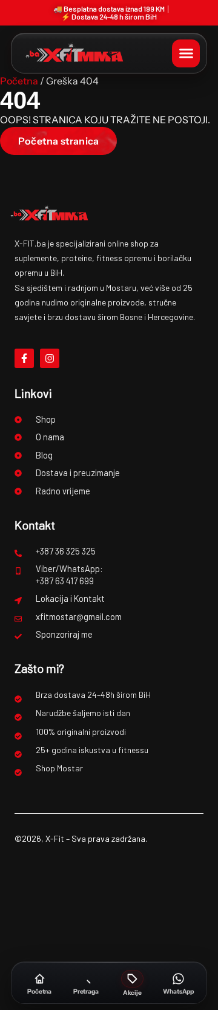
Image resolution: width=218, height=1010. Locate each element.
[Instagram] (49, 358)
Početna (19, 81)
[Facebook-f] (24, 358)
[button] (186, 53)
